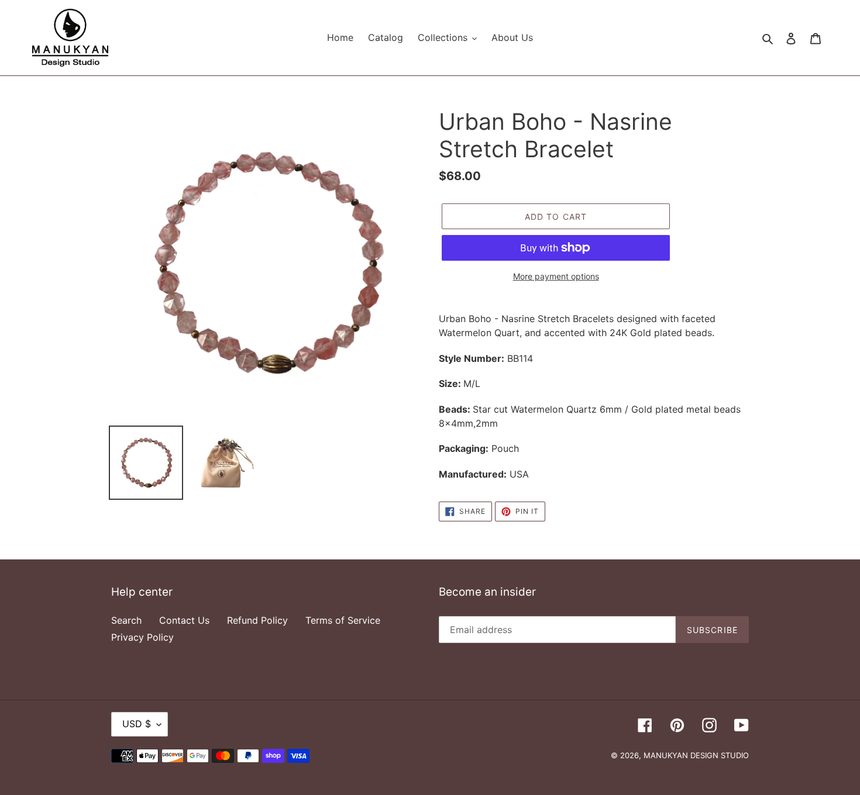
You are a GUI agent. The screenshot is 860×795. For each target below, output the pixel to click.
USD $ (136, 724)
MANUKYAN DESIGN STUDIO (696, 755)
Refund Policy (257, 620)
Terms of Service (342, 620)
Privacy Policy (142, 637)
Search (126, 620)
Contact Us (184, 620)
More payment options (556, 276)
